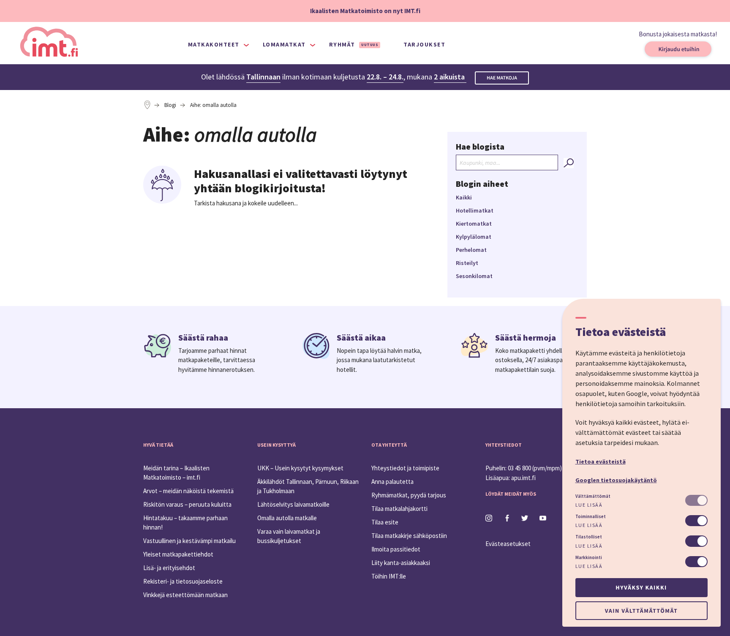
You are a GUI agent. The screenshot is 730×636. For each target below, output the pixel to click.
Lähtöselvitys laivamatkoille (293, 504)
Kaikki (464, 197)
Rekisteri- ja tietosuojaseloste (183, 581)
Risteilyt (467, 263)
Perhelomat (471, 250)
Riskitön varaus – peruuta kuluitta (187, 504)
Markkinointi (588, 557)
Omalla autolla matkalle (287, 518)
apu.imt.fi (523, 478)
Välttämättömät (592, 496)
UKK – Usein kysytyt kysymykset (300, 468)
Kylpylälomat (473, 236)
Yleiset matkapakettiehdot (178, 554)
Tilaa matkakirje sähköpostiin (409, 536)
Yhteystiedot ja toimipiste (405, 468)
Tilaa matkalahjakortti (399, 509)
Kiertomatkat (474, 223)
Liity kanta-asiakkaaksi (400, 563)
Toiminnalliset (590, 516)
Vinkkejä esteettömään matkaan (185, 595)
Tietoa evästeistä (600, 461)
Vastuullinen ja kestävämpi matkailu (189, 541)
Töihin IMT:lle (388, 576)
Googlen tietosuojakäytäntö (616, 480)
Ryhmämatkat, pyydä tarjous (408, 495)
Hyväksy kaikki (641, 587)
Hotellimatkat (474, 210)
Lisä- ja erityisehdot (169, 568)
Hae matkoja (502, 78)
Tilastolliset (588, 537)
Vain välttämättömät (641, 610)
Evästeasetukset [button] (508, 544)
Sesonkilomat (474, 276)
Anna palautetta (392, 482)
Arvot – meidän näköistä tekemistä (188, 491)
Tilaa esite (384, 522)
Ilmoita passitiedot (395, 549)
